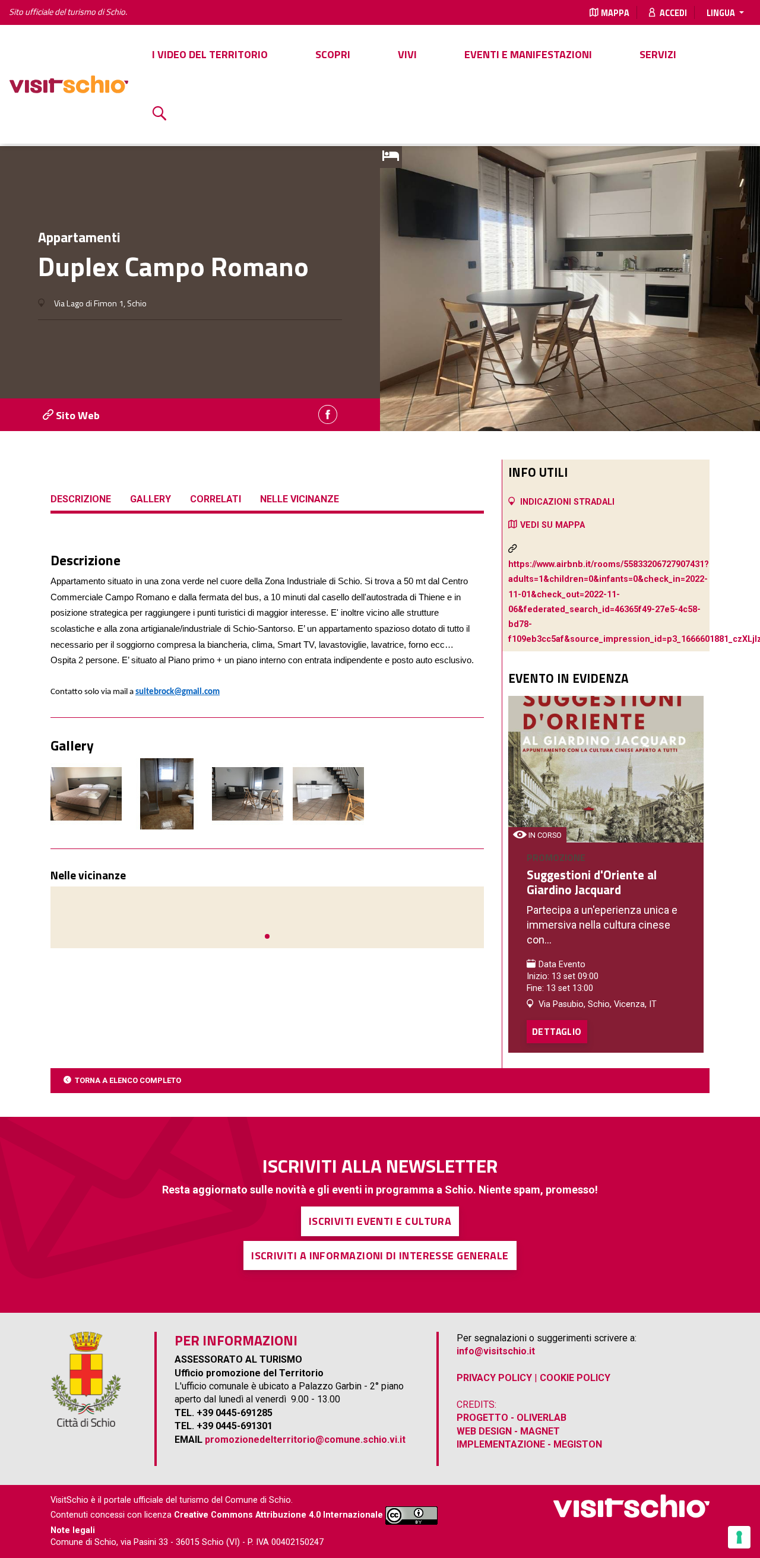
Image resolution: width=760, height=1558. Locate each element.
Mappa (615, 13)
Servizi (657, 54)
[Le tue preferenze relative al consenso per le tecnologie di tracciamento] (739, 1537)
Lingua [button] (722, 13)
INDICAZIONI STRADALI (567, 502)
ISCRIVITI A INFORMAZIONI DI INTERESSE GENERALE (380, 1255)
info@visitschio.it (496, 1351)
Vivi (407, 54)
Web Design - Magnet (508, 1431)
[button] (267, 936)
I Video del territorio (210, 54)
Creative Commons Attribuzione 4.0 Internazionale (278, 1515)
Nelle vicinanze (299, 499)
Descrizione (80, 499)
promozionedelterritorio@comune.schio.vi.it (305, 1439)
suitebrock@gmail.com (177, 692)
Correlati (215, 499)
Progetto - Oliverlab (511, 1417)
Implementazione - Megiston (529, 1444)
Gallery (150, 499)
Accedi (672, 13)
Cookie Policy (575, 1377)
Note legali (72, 1530)
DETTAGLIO (557, 1031)
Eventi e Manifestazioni (528, 54)
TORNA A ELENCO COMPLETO (128, 1080)
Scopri (332, 54)
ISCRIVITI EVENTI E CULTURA (380, 1221)
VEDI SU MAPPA (552, 525)
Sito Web (76, 415)
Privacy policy (494, 1377)
